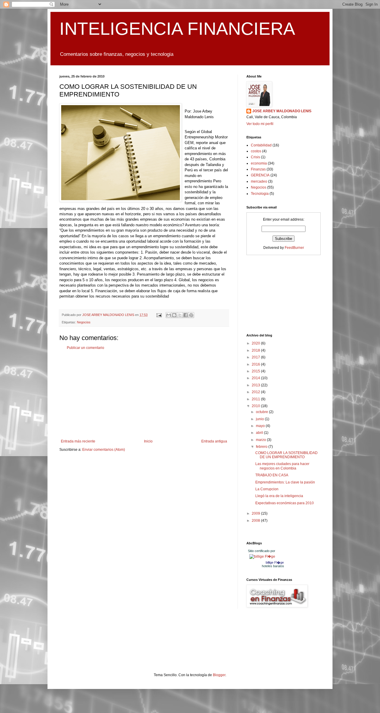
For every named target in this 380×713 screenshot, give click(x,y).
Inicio (148, 441)
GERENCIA (260, 175)
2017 (256, 357)
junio (260, 419)
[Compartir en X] (180, 315)
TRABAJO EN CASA (271, 475)
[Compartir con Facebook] (186, 315)
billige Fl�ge (275, 562)
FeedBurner (294, 248)
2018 (256, 350)
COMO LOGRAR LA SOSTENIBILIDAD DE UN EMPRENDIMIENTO (286, 455)
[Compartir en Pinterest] (191, 315)
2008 (256, 520)
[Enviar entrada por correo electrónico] (159, 315)
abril (260, 433)
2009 (256, 513)
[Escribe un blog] (174, 315)
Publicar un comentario (85, 348)
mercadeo (259, 181)
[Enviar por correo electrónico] (169, 315)
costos (256, 151)
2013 (256, 385)
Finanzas (258, 169)
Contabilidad (261, 145)
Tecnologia (260, 194)
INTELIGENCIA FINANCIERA (177, 29)
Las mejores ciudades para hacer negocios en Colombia (282, 466)
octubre (262, 412)
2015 (256, 371)
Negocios (84, 322)
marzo (261, 440)
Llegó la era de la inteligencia (279, 496)
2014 (256, 378)
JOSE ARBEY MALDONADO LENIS (281, 111)
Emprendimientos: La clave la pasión (285, 482)
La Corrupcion (266, 489)
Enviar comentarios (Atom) (103, 450)
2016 (256, 364)
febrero (262, 447)
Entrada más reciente (78, 441)
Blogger (219, 675)
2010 (256, 406)
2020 (256, 343)
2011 (256, 399)
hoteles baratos (273, 566)
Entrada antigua (214, 441)
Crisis (255, 157)
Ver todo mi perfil (259, 124)
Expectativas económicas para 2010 (284, 503)
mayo (261, 426)
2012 (256, 392)
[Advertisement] (144, 395)
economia (259, 163)
